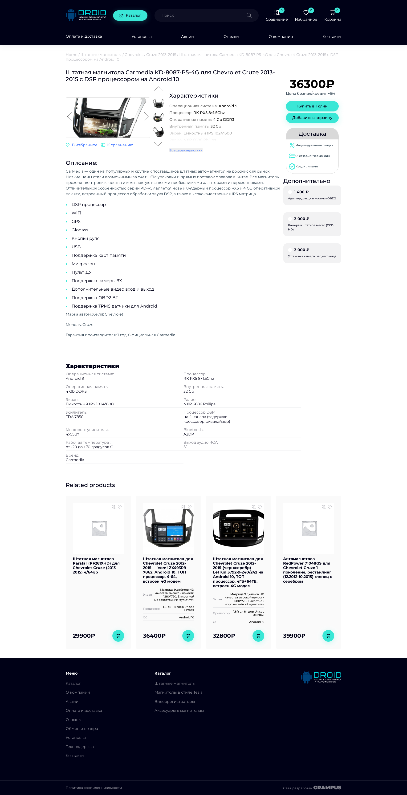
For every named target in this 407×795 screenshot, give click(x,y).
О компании (281, 36)
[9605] (113, 507)
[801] (117, 145)
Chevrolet (134, 54)
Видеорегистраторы (175, 701)
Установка (142, 36)
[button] (146, 116)
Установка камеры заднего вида (312, 253)
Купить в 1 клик (312, 106)
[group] (108, 118)
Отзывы (231, 36)
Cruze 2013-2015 (161, 54)
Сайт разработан (312, 787)
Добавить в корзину (312, 117)
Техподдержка (80, 746)
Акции (187, 36)
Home (71, 54)
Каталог (133, 15)
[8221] (324, 507)
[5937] (254, 507)
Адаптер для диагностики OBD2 (312, 195)
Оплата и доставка (84, 36)
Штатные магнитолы (101, 54)
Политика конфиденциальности (94, 788)
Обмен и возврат (83, 728)
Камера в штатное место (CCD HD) (311, 224)
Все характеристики (186, 150)
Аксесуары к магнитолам (179, 710)
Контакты (332, 36)
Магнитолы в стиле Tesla (179, 692)
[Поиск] (253, 15)
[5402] (183, 507)
